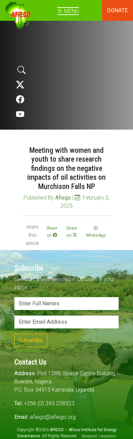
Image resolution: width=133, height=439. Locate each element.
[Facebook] (20, 99)
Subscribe (31, 340)
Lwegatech (107, 436)
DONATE (117, 10)
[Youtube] (20, 114)
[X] (20, 85)
